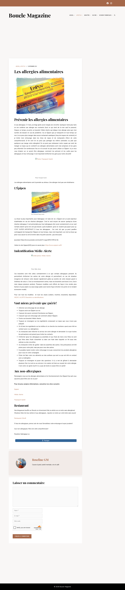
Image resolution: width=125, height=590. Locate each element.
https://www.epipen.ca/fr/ (53, 245)
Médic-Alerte (18, 395)
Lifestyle (78, 15)
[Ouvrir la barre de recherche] (114, 15)
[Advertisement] (62, 37)
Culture (94, 15)
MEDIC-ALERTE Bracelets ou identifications (29, 297)
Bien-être (86, 15)
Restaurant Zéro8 (20, 418)
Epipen (16, 389)
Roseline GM (40, 460)
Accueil (71, 15)
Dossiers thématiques (105, 15)
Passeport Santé (19, 400)
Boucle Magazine (30, 15)
